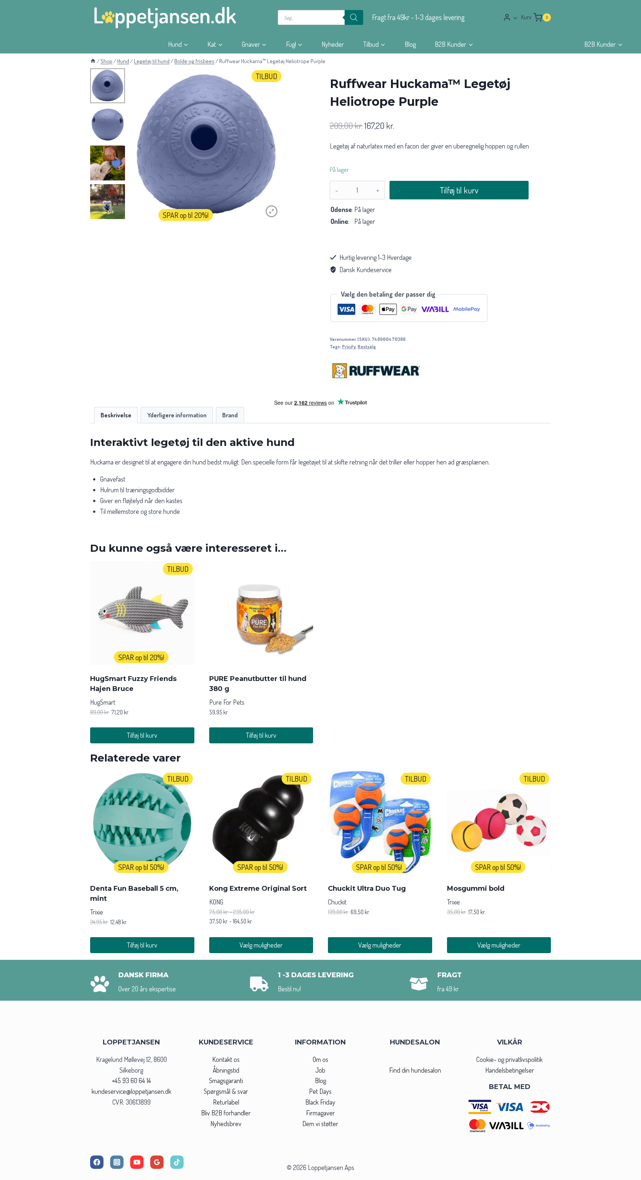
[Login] (510, 17)
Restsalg (367, 346)
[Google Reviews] (157, 1162)
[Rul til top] (622, 1172)
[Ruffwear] (376, 371)
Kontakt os (226, 1059)
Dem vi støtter (320, 1123)
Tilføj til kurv (459, 190)
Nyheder (333, 44)
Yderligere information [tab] (177, 415)
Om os (320, 1059)
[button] (515, 17)
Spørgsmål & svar (226, 1091)
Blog (410, 44)
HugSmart (102, 702)
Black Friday (320, 1102)
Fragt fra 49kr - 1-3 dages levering (418, 17)
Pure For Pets (226, 702)
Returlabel (226, 1102)
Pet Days (320, 1091)
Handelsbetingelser (509, 1070)
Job (320, 1070)
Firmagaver (320, 1113)
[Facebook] (96, 1162)
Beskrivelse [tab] (116, 415)
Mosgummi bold (475, 888)
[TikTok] (177, 1162)
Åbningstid (226, 1070)
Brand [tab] (230, 415)
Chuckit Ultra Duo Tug (367, 888)
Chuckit (337, 902)
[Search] (354, 17)
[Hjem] (93, 61)
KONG (216, 902)
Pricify (349, 346)
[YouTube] (137, 1162)
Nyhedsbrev (225, 1123)
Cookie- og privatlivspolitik (509, 1059)
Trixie (96, 912)
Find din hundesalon (415, 1070)
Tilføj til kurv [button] (142, 735)
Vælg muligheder (261, 945)
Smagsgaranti (226, 1080)
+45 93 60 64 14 (131, 1080)
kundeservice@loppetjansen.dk (131, 1091)
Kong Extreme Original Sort (258, 888)
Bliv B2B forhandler (226, 1113)
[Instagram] (117, 1162)
